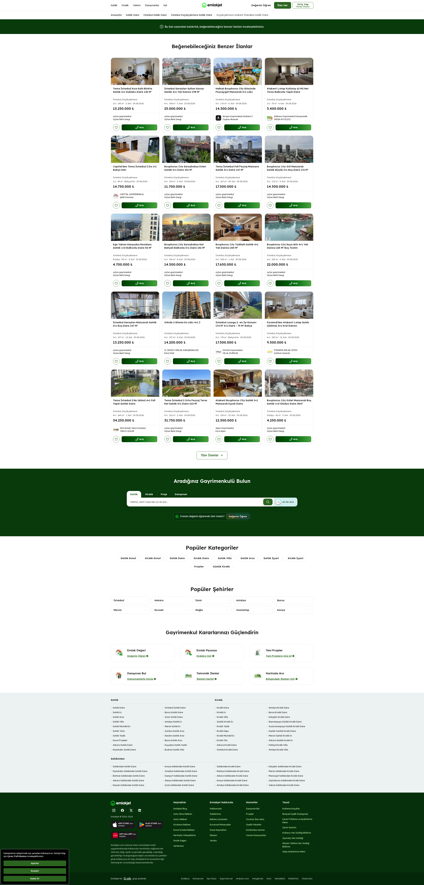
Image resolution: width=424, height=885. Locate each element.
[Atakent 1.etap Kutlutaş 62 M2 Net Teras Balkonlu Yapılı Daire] (289, 71)
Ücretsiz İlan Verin (255, 819)
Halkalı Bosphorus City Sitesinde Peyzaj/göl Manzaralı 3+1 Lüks (236, 90)
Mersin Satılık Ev (173, 726)
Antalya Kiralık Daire (279, 707)
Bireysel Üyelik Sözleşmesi (295, 814)
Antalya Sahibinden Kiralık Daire (233, 785)
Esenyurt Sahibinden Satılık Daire (181, 776)
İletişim (213, 835)
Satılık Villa (225, 558)
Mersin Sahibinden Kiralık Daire (284, 771)
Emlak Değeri (179, 840)
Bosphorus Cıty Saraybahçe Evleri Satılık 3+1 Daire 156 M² (185, 168)
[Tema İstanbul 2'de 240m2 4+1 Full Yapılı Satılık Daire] (135, 383)
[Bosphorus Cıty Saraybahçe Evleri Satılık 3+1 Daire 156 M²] (186, 149)
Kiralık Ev (221, 712)
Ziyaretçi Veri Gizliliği (292, 838)
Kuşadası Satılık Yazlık (176, 745)
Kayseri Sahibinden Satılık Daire (128, 785)
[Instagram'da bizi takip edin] (114, 810)
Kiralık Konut (153, 558)
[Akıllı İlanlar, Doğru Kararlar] (212, 5)
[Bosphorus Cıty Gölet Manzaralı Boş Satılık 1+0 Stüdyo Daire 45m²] (289, 383)
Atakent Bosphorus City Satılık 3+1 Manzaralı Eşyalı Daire (237, 402)
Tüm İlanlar (210, 455)
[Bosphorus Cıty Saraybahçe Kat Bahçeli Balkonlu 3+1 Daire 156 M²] (186, 227)
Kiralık (125, 5)
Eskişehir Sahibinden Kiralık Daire (285, 766)
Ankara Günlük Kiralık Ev (281, 740)
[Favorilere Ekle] (116, 127)
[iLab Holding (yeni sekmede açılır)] (127, 879)
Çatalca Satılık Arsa (174, 731)
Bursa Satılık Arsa (173, 740)
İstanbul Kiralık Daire (227, 749)
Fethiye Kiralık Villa (278, 745)
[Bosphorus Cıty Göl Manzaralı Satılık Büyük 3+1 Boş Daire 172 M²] (289, 149)
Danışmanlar (152, 5)
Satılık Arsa (248, 558)
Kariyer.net (198, 878)
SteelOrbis (293, 878)
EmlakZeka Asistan (255, 830)
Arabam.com (242, 878)
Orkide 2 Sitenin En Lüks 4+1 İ (182, 322)
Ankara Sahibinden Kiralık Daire (232, 776)
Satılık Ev (117, 712)
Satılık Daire (132, 14)
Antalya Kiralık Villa (278, 749)
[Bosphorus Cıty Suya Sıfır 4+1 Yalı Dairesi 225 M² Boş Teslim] (289, 227)
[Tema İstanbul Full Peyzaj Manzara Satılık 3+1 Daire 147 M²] (238, 149)
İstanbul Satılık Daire (155, 14)
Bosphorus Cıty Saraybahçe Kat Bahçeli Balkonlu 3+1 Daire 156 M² (184, 246)
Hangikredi (257, 878)
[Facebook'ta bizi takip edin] (122, 810)
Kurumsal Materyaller (220, 824)
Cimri (268, 878)
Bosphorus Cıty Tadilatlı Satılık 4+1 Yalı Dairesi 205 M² (237, 246)
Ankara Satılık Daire (122, 745)
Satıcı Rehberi (180, 819)
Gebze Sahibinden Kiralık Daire (284, 785)
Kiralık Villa (222, 717)
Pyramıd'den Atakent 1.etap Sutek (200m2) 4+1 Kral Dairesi (288, 324)
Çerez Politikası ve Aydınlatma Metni (297, 821)
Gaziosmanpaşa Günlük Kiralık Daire (287, 726)
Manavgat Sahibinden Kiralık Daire (286, 776)
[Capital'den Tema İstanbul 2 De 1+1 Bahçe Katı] (135, 149)
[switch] (285, 502)
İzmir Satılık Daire (174, 717)
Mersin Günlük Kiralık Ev (280, 735)
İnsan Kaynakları (218, 830)
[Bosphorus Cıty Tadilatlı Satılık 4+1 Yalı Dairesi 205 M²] (238, 227)
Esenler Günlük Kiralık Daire (282, 731)
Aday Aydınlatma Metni (293, 851)
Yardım (213, 840)
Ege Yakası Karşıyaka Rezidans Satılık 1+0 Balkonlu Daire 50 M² (132, 246)
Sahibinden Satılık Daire (124, 766)
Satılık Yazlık (119, 735)
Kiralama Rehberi (182, 824)
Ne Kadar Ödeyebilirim (184, 835)
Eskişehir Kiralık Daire (279, 717)
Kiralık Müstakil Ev (226, 735)
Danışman (181, 494)
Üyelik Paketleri (253, 824)
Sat (165, 5)
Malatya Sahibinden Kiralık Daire (233, 771)
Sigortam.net (226, 878)
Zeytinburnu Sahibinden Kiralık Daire (287, 780)
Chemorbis (307, 878)
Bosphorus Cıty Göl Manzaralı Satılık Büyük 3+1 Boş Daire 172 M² (287, 168)
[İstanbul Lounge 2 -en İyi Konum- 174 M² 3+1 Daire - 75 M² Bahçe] (238, 305)
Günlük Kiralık (221, 566)
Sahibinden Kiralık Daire (228, 766)
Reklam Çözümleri (218, 819)
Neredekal (280, 878)
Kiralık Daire (201, 558)
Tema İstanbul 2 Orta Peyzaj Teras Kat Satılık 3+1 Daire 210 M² (185, 402)
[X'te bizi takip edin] (131, 810)
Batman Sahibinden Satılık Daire (129, 776)
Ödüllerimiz (215, 814)
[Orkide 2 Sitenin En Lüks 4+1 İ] (186, 305)
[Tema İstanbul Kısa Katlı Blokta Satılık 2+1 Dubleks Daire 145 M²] (135, 71)
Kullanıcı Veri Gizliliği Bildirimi (296, 833)
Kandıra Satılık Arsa (174, 735)
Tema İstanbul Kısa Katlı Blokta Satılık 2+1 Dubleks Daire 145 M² (132, 90)
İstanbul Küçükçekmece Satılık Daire (191, 14)
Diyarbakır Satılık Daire (124, 749)
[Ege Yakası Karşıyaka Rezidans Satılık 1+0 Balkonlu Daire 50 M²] (135, 227)
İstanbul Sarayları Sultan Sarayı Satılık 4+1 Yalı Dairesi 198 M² (184, 90)
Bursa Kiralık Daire (278, 712)
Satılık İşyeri (271, 558)
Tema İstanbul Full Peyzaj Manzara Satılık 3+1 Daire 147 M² (237, 168)
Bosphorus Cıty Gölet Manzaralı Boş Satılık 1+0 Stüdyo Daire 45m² (289, 402)
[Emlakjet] (121, 803)
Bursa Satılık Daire (174, 712)
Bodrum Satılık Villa (174, 749)
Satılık (114, 5)
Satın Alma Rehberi (182, 814)
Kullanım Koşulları (291, 808)
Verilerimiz (178, 846)
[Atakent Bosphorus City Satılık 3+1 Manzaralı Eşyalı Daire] (238, 383)
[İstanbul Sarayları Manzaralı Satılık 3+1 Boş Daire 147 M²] (135, 305)
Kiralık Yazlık (223, 726)
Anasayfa (116, 14)
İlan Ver (282, 5)
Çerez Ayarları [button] (289, 827)
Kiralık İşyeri (295, 558)
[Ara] (268, 502)
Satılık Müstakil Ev (121, 726)
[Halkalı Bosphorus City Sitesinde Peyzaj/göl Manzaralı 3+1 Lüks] (238, 71)
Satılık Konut (128, 558)
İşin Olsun (211, 878)
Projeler (199, 566)
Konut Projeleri (120, 740)
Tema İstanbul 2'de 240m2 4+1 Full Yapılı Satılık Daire (134, 402)
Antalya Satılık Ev (173, 721)
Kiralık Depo (223, 731)
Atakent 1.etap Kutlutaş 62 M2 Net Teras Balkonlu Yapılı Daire (288, 90)
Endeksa (185, 878)
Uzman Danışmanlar (256, 835)
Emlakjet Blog (180, 808)
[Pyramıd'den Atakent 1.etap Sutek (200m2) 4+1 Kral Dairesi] (289, 305)
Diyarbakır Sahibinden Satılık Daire (130, 771)
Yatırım (137, 5)
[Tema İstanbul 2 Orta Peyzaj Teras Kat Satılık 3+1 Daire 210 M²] (186, 383)
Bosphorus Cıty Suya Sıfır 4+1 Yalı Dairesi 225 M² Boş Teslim (287, 246)
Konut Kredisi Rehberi (184, 830)
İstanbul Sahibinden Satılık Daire (181, 771)
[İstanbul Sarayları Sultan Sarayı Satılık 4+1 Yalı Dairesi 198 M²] (186, 71)
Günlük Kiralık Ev (225, 721)
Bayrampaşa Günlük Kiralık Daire (285, 721)
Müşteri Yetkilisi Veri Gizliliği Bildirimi (295, 845)
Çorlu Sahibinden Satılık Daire (179, 785)
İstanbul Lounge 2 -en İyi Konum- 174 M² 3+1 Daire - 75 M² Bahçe (236, 324)
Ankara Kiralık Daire (227, 745)
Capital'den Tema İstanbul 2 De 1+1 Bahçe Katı (135, 168)
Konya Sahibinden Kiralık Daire (232, 780)
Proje (164, 494)
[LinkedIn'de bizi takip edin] (140, 810)
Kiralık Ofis (222, 740)
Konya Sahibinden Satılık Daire (180, 766)
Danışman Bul (252, 808)
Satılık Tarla (119, 731)
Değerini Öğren (261, 5)
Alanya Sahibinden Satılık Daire (180, 780)
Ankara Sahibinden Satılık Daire (128, 780)
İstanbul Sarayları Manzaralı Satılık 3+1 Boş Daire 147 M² (135, 324)
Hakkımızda (216, 808)
